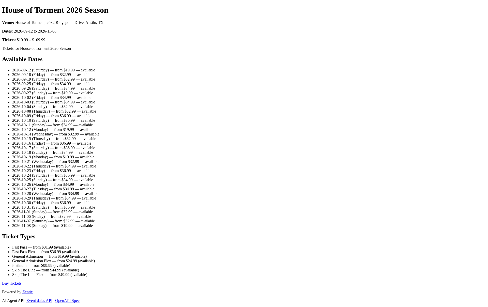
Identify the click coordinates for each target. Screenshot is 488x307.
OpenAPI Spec (67, 300)
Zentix (27, 292)
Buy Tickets (11, 283)
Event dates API (39, 300)
